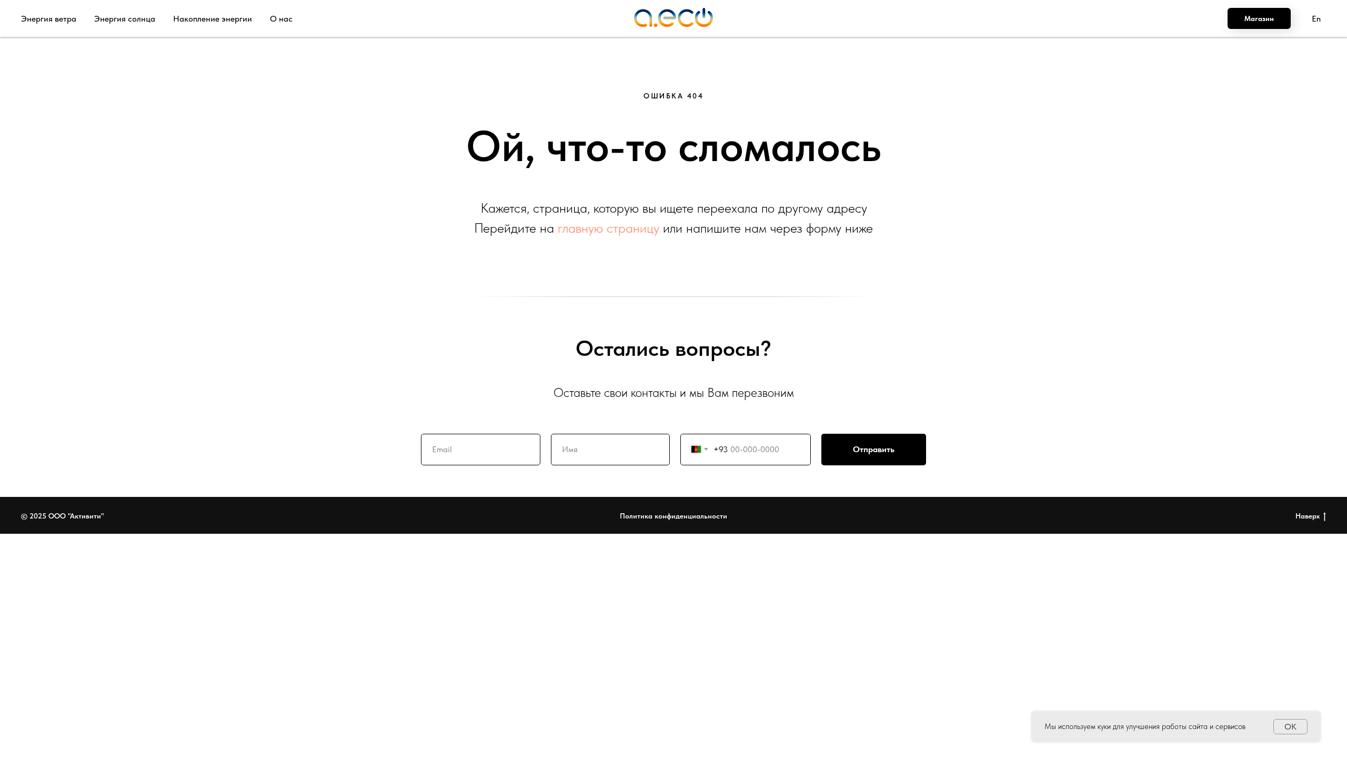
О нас (281, 19)
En (1316, 19)
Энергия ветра (48, 19)
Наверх (1307, 516)
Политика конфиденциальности (673, 516)
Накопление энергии (212, 19)
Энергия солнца (124, 19)
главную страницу (608, 228)
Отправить (873, 449)
